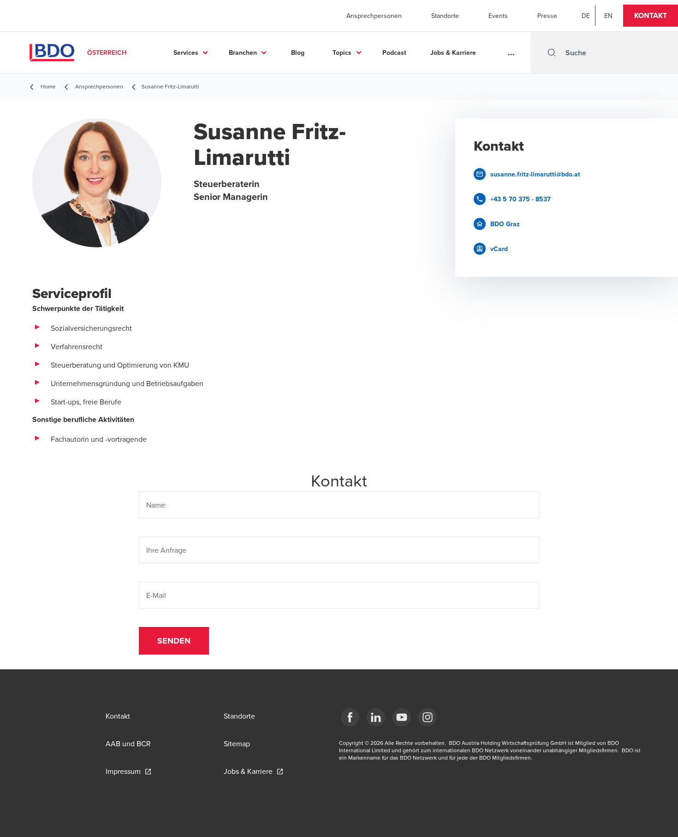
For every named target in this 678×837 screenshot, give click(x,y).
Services (185, 52)
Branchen (243, 52)
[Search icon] (551, 52)
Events (498, 15)
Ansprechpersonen (374, 15)
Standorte (445, 15)
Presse (547, 15)
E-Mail (156, 595)
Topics (342, 52)
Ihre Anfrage (166, 550)
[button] (650, 16)
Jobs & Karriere (453, 52)
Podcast (394, 52)
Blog (297, 52)
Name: (156, 505)
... (511, 53)
